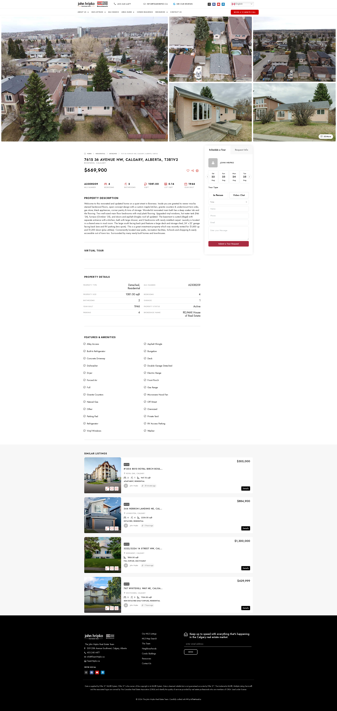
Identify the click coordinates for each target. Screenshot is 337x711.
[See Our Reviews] (174, 4)
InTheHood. (195, 699)
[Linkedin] (223, 4)
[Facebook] (213, 4)
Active (126, 464)
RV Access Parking (156, 423)
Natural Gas (92, 401)
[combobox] (228, 202)
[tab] (217, 149)
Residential (100, 154)
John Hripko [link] (134, 486)
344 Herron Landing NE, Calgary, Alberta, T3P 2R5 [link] (156, 508)
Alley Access (93, 344)
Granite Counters (95, 394)
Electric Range (154, 373)
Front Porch (153, 380)
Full (88, 387)
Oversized (152, 409)
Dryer (89, 373)
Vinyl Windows (94, 430)
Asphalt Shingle (154, 344)
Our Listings (97, 12)
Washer (151, 430)
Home (89, 154)
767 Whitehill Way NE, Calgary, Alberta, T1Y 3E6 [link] (154, 588)
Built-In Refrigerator (96, 351)
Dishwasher (92, 365)
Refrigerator (92, 423)
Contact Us (176, 12)
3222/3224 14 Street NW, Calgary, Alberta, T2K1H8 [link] (156, 548)
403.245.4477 (124, 3)
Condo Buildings (145, 12)
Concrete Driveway (96, 358)
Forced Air (92, 380)
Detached (113, 154)
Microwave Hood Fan (157, 394)
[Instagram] (209, 4)
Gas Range (152, 387)
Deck (149, 358)
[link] (102, 475)
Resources (160, 12)
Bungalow (152, 351)
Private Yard (152, 416)
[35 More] (294, 112)
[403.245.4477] (115, 4)
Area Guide (127, 12)
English (239, 4)
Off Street (152, 401)
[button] (208, 177)
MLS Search (113, 12)
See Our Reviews (185, 4)
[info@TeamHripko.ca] (144, 4)
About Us (82, 12)
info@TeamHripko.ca (157, 4)
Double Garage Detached (159, 365)
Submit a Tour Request (228, 243)
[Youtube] (218, 4)
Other (89, 409)
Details (246, 488)
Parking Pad (92, 416)
